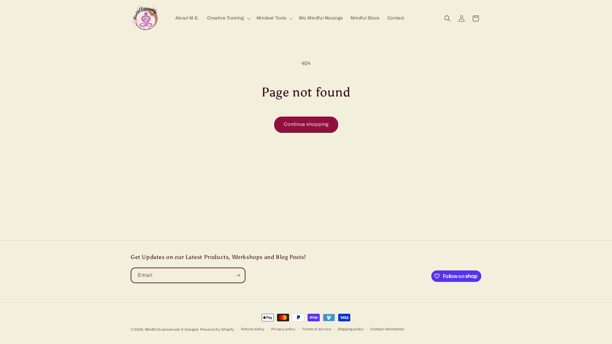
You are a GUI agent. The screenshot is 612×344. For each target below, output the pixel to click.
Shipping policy (351, 329)
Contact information (387, 329)
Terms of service (316, 329)
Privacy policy (283, 329)
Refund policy (253, 329)
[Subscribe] (238, 275)
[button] (228, 18)
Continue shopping (306, 124)
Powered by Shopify (217, 329)
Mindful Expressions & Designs (172, 329)
